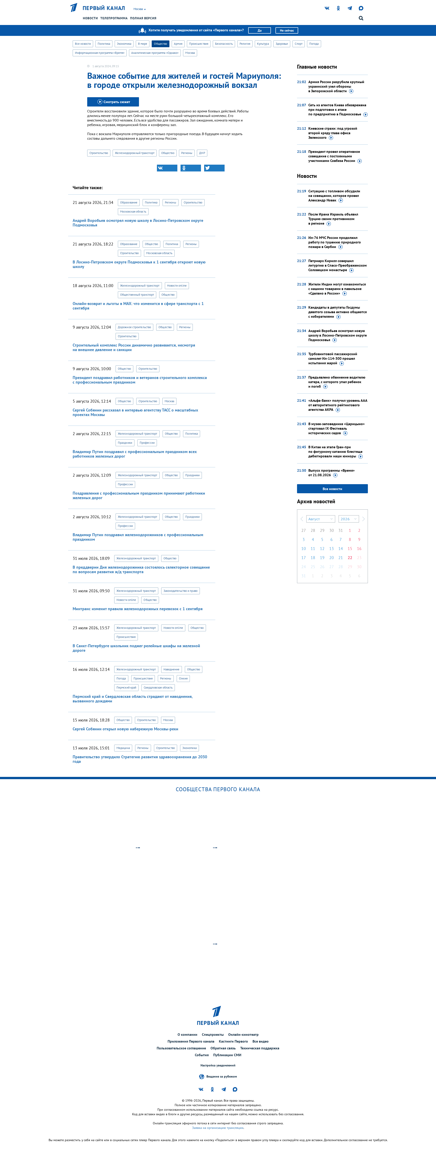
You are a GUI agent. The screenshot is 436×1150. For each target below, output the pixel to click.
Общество (160, 44)
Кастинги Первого (233, 1041)
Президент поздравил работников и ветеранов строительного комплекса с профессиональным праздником (140, 380)
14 (340, 548)
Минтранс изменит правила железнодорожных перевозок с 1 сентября (138, 608)
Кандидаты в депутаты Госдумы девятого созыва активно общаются (337, 312)
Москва (190, 53)
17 (303, 557)
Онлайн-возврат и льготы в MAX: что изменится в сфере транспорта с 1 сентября (138, 306)
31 (340, 530)
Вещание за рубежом (221, 1076)
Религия (245, 44)
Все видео (261, 1041)
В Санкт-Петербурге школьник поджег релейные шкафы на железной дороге (136, 648)
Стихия (183, 678)
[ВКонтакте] (167, 168)
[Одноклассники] (191, 168)
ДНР (202, 153)
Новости (90, 18)
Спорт (298, 44)
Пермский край (126, 687)
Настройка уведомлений (218, 1065)
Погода (314, 44)
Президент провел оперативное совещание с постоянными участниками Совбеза (334, 156)
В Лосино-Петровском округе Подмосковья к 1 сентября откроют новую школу (139, 264)
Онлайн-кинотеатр (243, 1034)
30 (331, 530)
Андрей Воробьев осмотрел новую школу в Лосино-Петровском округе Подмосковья (138, 223)
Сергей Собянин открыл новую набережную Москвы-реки (125, 728)
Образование (128, 202)
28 (313, 530)
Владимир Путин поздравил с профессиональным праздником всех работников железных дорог (135, 454)
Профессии (147, 443)
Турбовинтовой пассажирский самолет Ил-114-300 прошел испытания (332, 358)
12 (322, 548)
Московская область (133, 211)
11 (313, 548)
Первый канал (104, 8)
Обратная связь (223, 1048)
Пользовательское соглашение (181, 1048)
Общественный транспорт (137, 295)
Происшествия (198, 44)
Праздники (125, 443)
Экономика (124, 44)
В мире (142, 44)
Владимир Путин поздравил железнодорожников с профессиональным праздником (138, 537)
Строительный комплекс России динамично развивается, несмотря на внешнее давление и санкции (134, 347)
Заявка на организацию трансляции (217, 1128)
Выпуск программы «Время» (331, 472)
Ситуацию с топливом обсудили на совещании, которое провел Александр (334, 195)
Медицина (123, 748)
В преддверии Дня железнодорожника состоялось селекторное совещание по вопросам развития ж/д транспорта (141, 569)
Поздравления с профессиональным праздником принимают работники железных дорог (139, 495)
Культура (263, 44)
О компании (187, 1034)
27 (303, 530)
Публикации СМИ (227, 1055)
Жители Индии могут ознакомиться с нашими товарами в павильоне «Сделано (337, 288)
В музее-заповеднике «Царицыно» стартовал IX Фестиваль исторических (336, 428)
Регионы (187, 153)
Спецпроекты (213, 1034)
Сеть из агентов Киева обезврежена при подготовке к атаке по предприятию (337, 109)
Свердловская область (158, 687)
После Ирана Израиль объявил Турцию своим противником (333, 219)
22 (350, 557)
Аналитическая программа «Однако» (154, 53)
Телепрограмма (114, 18)
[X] (214, 168)
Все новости (83, 44)
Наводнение (172, 669)
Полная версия (143, 18)
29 (322, 530)
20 (331, 557)
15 (350, 548)
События (202, 1055)
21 (340, 557)
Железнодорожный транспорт (134, 153)
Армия (178, 44)
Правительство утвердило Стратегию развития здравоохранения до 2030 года (140, 759)
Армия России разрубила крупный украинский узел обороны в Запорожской (336, 86)
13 (331, 548)
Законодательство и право (181, 591)
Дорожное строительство (134, 327)
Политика (104, 44)
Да (260, 30)
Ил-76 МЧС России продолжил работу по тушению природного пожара (334, 242)
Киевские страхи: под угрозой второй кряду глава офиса (332, 133)
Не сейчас (287, 30)
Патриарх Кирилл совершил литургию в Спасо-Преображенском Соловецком (337, 265)
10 (303, 548)
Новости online (177, 286)
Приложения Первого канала (191, 1041)
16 (359, 548)
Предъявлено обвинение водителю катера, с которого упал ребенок (336, 382)
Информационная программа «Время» (99, 53)
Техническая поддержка (259, 1048)
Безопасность (224, 44)
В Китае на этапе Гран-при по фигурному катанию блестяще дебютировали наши (335, 451)
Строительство (98, 153)
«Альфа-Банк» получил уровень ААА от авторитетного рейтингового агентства (337, 405)
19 (322, 557)
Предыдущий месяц (302, 519)
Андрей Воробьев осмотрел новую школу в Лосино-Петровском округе (337, 335)
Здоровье (282, 44)
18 (313, 557)
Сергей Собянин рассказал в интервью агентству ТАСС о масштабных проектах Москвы (135, 412)
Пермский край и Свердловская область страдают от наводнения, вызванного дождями (133, 699)
